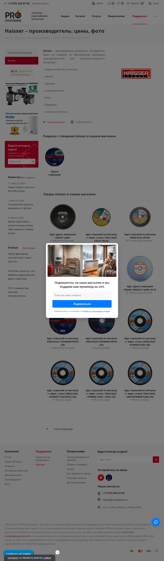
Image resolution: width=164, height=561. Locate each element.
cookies (47, 558)
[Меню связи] (156, 522)
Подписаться (82, 304)
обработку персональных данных (96, 311)
